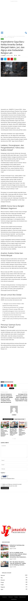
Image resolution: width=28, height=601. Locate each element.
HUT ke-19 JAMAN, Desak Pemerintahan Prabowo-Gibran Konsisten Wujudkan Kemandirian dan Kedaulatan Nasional (4, 432)
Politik (2, 584)
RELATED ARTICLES (8, 419)
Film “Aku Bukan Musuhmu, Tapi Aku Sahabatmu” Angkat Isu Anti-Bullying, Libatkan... (18, 563)
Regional (3, 587)
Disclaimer (4, 597)
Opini (2, 589)
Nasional (3, 575)
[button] (25, 33)
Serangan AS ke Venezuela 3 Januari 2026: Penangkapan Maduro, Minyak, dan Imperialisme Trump (21, 397)
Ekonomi (3, 580)
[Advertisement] (14, 16)
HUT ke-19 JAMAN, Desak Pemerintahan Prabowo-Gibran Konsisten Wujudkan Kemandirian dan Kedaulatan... (18, 555)
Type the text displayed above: (8, 478)
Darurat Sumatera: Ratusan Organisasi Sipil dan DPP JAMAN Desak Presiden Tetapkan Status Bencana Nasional (7, 398)
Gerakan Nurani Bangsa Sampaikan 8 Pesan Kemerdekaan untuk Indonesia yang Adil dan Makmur (22, 432)
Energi (2, 582)
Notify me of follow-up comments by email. (12, 484)
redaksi (4, 55)
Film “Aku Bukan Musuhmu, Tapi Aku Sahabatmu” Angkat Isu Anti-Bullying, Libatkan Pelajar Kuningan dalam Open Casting (13, 432)
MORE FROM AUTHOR (19, 419)
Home (2, 36)
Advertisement (22, 597)
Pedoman (11, 597)
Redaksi (16, 597)
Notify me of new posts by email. (9, 485)
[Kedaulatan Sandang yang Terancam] (5, 547)
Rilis (5, 36)
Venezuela (10, 381)
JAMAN (6, 381)
